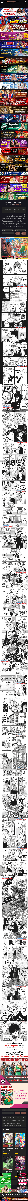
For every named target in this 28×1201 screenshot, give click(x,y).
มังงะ (11, 1190)
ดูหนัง (15, 1190)
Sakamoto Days (18, 204)
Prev (18, 233)
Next (23, 233)
